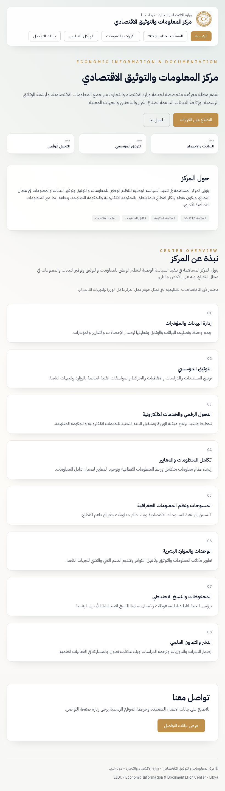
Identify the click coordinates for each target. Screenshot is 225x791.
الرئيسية (201, 36)
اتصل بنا (156, 120)
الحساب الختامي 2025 (165, 36)
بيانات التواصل (44, 36)
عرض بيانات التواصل (181, 725)
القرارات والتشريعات (120, 36)
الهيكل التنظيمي (81, 36)
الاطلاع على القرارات (196, 119)
